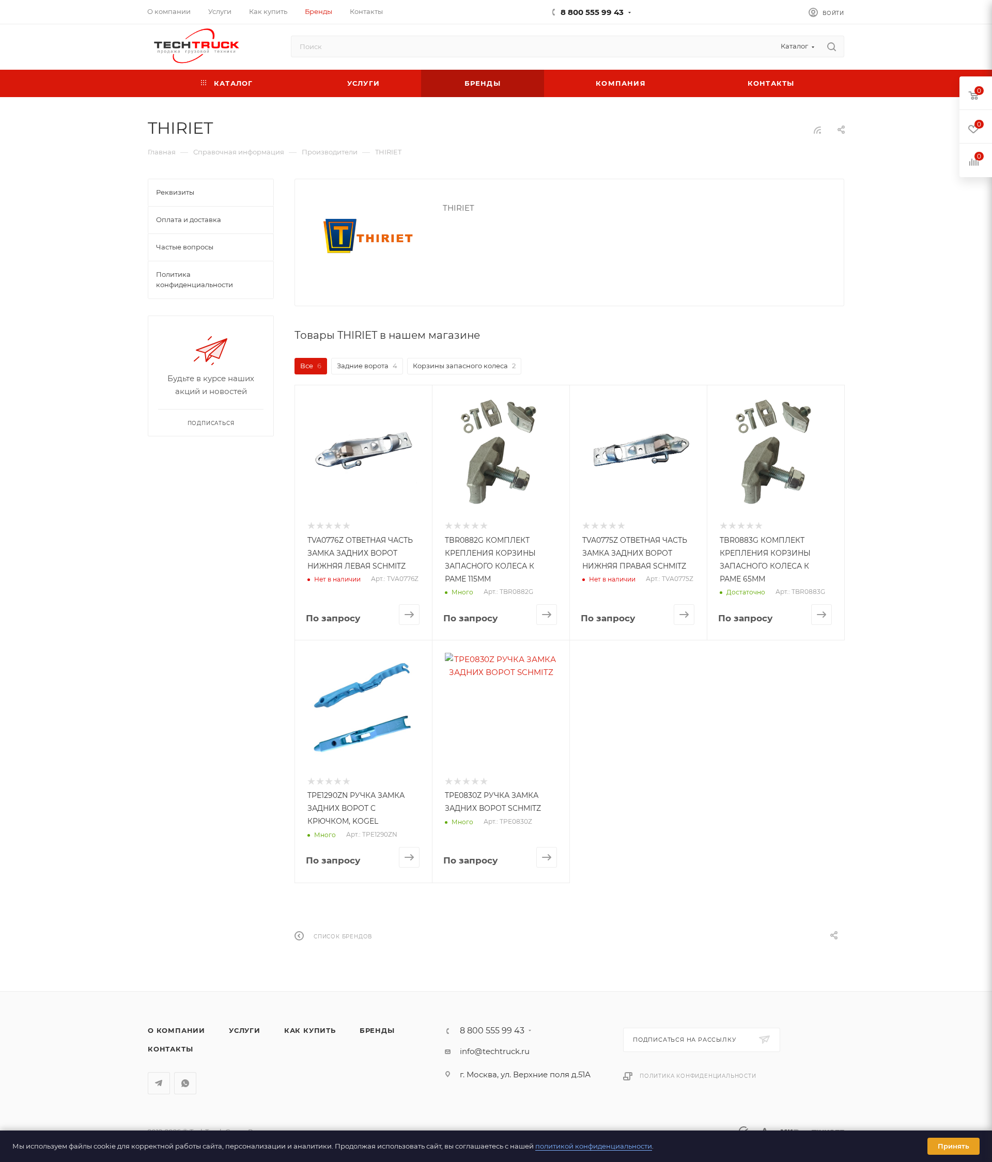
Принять (953, 1146)
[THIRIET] (369, 238)
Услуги (244, 1030)
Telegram (159, 1083)
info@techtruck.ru (495, 1051)
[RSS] (817, 130)
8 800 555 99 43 (592, 12)
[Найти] (831, 46)
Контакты (170, 1049)
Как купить (310, 1030)
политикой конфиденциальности (593, 1146)
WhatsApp (185, 1083)
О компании (176, 1030)
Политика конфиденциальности (698, 1076)
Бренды (377, 1030)
